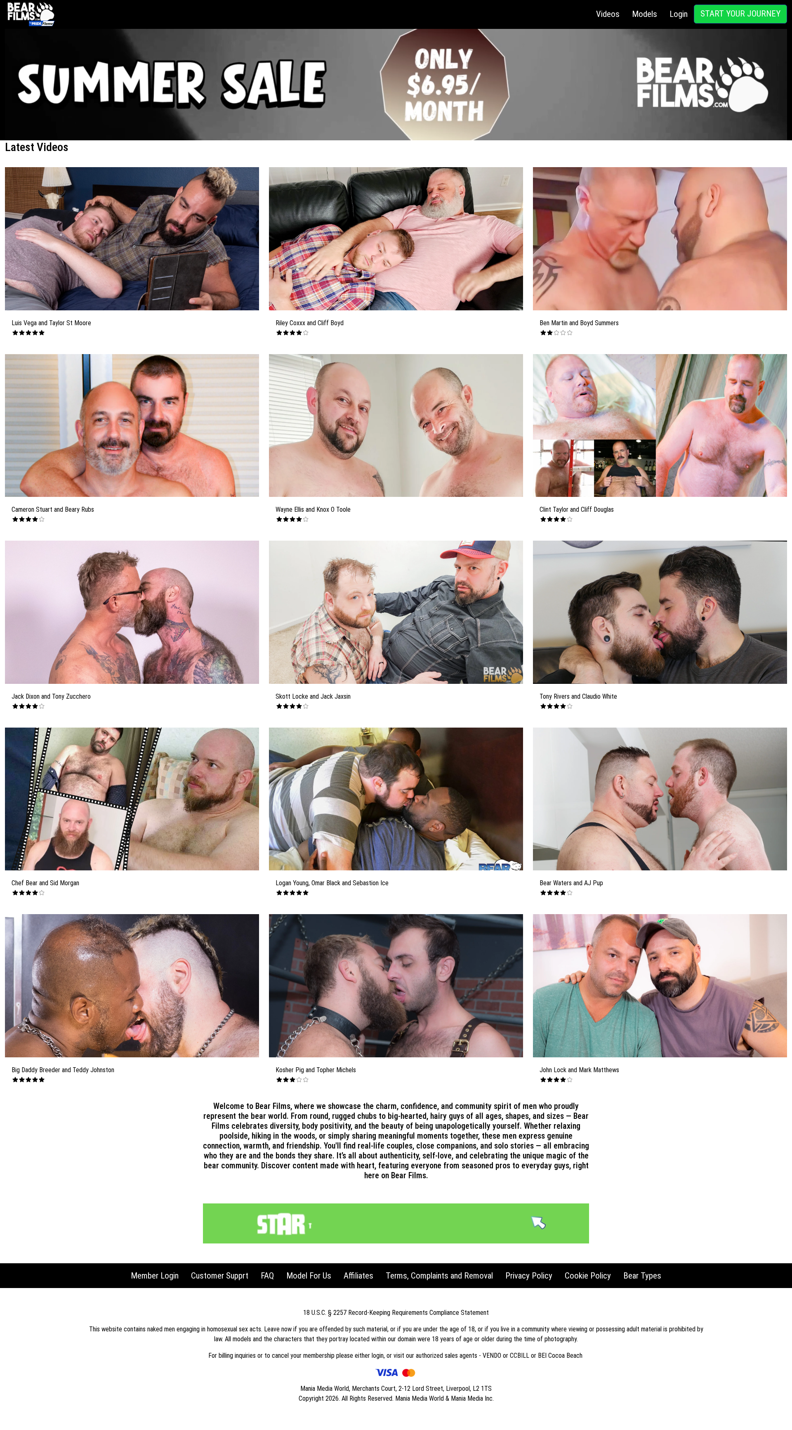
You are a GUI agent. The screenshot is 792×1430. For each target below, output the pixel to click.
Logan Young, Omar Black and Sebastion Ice (332, 883)
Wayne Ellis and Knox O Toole (313, 509)
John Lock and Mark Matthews (579, 1070)
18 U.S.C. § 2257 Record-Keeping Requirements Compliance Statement (396, 1313)
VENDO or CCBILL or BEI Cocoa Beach (533, 1355)
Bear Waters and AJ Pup (571, 883)
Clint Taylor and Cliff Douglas (577, 509)
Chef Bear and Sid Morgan (45, 883)
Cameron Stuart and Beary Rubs (53, 509)
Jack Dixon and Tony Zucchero (51, 696)
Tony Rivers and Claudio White (578, 696)
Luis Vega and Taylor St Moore (51, 323)
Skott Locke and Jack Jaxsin (313, 696)
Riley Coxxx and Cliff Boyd (310, 323)
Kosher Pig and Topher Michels (316, 1070)
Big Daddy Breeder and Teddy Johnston (63, 1070)
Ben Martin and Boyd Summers (579, 323)
